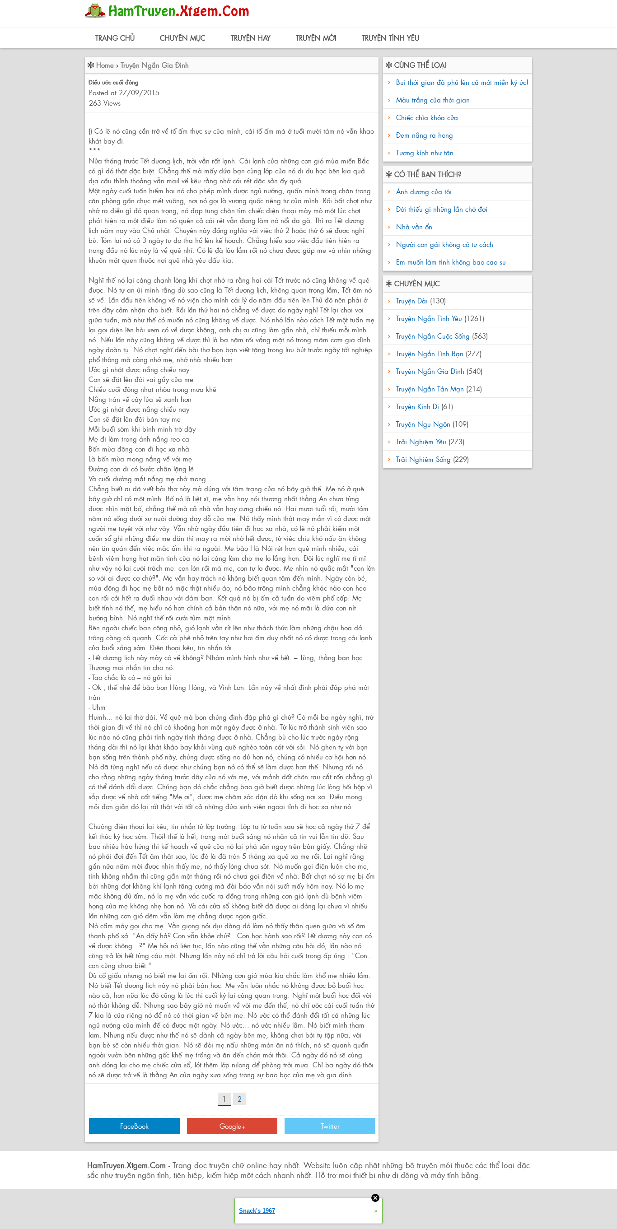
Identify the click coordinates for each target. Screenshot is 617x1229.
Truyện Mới (316, 38)
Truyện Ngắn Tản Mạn (430, 388)
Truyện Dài (412, 300)
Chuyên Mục (183, 38)
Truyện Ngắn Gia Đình (155, 65)
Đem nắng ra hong (424, 135)
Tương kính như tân (424, 152)
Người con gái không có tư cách (443, 244)
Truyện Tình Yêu (390, 38)
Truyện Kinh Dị (417, 406)
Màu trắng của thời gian (433, 99)
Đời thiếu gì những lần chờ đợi (440, 209)
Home (105, 65)
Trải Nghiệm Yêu (421, 441)
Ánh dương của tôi (423, 191)
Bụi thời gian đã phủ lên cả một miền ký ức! (462, 82)
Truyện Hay (251, 38)
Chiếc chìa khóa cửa (427, 117)
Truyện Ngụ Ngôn (423, 424)
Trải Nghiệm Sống (423, 459)
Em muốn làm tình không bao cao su (450, 261)
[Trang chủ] (169, 20)
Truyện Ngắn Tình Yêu (429, 318)
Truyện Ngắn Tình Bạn (429, 353)
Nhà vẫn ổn (413, 226)
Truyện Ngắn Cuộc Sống (433, 336)
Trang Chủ (115, 38)
